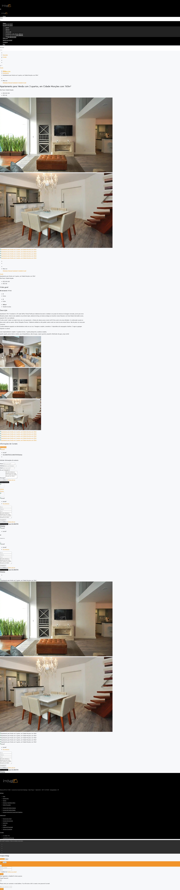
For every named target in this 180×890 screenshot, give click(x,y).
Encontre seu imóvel (8, 24)
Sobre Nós (5, 823)
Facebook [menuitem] (15, 83)
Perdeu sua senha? (12, 872)
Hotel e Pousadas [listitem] (7, 804)
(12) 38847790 (6, 455)
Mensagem (2, 478)
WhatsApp (19, 455)
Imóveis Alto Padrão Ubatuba (9, 808)
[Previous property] (2, 487)
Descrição (5, 55)
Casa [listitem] (4, 796)
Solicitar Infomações (5, 482)
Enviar (2, 889)
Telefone (2, 466)
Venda (7, 27)
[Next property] (2, 496)
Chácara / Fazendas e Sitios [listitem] (9, 802)
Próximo (2, 491)
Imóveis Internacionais (11, 37)
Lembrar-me (4, 872)
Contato (5, 42)
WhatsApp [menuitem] (5, 83)
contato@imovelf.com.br (8, 838)
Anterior (2, 489)
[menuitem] (6, 71)
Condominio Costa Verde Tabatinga (14, 34)
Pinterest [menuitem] (10, 83)
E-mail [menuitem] (24, 83)
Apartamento (6, 73)
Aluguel (7, 29)
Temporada (8, 31)
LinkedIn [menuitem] (21, 83)
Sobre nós (5, 38)
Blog (4, 65)
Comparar (2, 859)
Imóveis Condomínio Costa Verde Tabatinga (12, 812)
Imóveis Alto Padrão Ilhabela (9, 810)
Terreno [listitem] (4, 800)
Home (4, 23)
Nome (1, 464)
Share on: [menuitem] (5, 80)
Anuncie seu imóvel (7, 50)
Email (1, 468)
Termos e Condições (7, 829)
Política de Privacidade (8, 827)
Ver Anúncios (3, 447)
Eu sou (1, 470)
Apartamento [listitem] (6, 798)
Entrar (2, 874)
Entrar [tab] (4, 862)
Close (7, 859)
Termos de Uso (11, 480)
